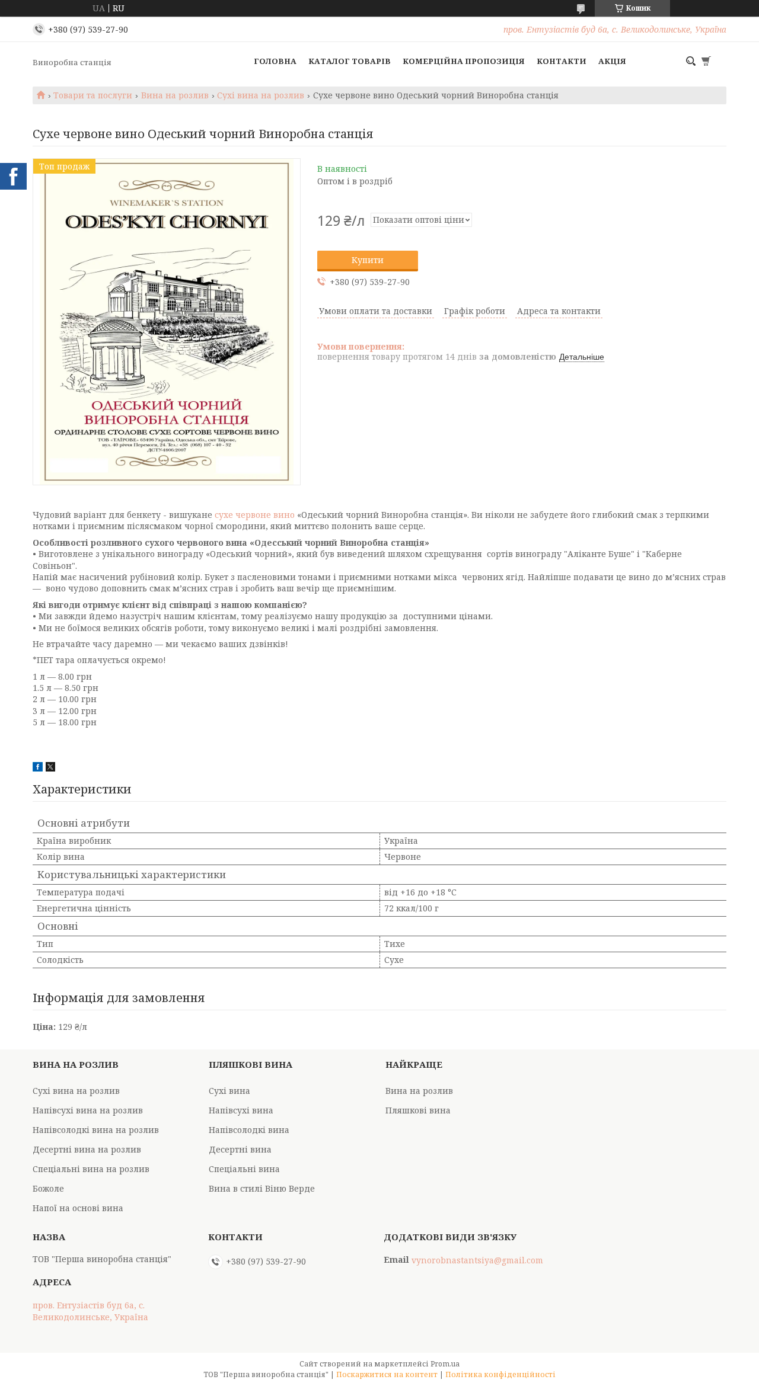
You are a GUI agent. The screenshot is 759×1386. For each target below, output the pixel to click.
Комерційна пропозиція (464, 61)
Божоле (48, 1188)
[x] (50, 768)
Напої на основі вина (78, 1208)
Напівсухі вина (241, 1110)
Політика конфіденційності (500, 1374)
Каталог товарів (349, 61)
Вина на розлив (175, 95)
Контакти (561, 61)
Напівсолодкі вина (249, 1129)
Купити (368, 259)
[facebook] (38, 768)
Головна (275, 61)
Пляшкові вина (418, 1110)
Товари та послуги (92, 95)
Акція (612, 61)
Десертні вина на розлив (87, 1149)
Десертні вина (240, 1149)
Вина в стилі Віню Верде (262, 1188)
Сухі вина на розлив (260, 95)
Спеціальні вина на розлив (91, 1168)
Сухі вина (229, 1090)
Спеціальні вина (244, 1168)
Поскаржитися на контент (387, 1374)
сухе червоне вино (255, 514)
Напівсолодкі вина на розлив (96, 1129)
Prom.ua (445, 1364)
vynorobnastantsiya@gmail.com (477, 1260)
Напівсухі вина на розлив (88, 1110)
